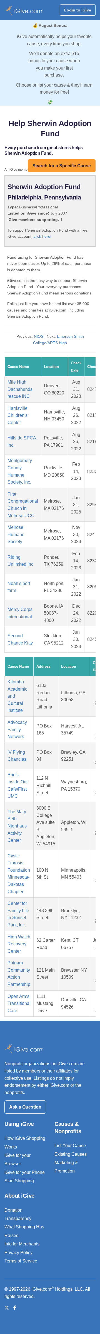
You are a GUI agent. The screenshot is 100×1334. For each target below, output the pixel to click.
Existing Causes (70, 1154)
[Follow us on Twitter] (6, 1308)
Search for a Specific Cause (61, 165)
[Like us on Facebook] (14, 1308)
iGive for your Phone (24, 1172)
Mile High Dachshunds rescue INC (20, 389)
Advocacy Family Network (17, 729)
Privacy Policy (18, 1252)
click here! (42, 236)
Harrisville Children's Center (18, 415)
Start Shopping (19, 1180)
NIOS (38, 336)
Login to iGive (77, 10)
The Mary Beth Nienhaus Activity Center (17, 826)
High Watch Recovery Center (19, 943)
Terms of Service (20, 1261)
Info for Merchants (21, 1244)
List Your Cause (70, 1145)
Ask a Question (25, 1107)
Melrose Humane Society (16, 534)
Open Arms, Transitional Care (19, 1003)
